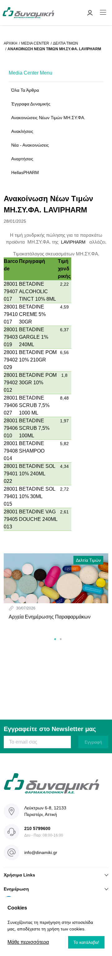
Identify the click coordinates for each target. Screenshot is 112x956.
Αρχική (10, 43)
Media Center (35, 43)
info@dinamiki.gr (40, 852)
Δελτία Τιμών (65, 43)
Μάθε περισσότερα (28, 942)
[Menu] (103, 13)
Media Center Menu (30, 72)
